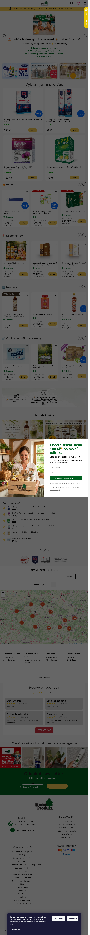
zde (11, 924)
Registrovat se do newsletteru (62, 478)
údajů (58, 490)
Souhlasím (72, 918)
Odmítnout (58, 918)
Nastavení (16, 930)
